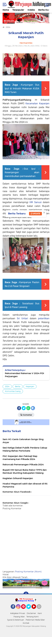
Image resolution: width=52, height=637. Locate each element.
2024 (7, 386)
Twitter (30, 610)
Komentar (27, 415)
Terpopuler (18, 10)
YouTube (35, 610)
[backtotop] (26, 594)
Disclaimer (31, 613)
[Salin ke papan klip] (33, 408)
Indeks (31, 10)
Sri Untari (22, 318)
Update (36, 213)
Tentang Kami (32, 617)
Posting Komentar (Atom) (28, 571)
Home (6, 10)
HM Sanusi (35, 202)
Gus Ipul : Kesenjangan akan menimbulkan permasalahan (22, 172)
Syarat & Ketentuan (15, 620)
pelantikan (43, 318)
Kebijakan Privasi (17, 613)
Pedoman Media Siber (35, 620)
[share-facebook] (19, 408)
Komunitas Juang (13, 391)
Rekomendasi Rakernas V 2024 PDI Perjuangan (24, 375)
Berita (17, 386)
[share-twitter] (24, 408)
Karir (40, 613)
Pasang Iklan (19, 617)
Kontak (26, 623)
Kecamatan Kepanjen (38, 103)
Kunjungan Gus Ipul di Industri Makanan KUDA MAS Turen (22, 88)
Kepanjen (30, 386)
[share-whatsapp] (28, 408)
